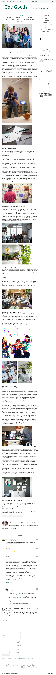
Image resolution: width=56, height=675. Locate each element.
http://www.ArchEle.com (23, 573)
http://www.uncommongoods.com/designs (24, 594)
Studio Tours (19, 515)
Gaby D (11, 521)
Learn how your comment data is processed (25, 658)
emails (30, 58)
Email (3, 635)
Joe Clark (8, 556)
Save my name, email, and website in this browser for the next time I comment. (19, 647)
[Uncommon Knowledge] (46, 29)
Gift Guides (31, 1)
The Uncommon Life (23, 1)
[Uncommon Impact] (46, 26)
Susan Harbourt (10, 539)
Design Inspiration (14, 1)
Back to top (50, 673)
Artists (4, 515)
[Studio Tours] (46, 22)
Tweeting (10, 527)
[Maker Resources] (46, 31)
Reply (37, 539)
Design (13, 515)
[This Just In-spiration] (46, 24)
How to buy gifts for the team (44, 55)
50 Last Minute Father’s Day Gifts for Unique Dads (46, 60)
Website (3, 638)
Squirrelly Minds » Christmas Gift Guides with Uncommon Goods (17, 609)
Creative (9, 515)
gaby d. (11, 588)
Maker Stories (5, 1)
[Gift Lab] (46, 28)
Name (3, 632)
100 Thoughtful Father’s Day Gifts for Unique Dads (46, 64)
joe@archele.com (9, 582)
